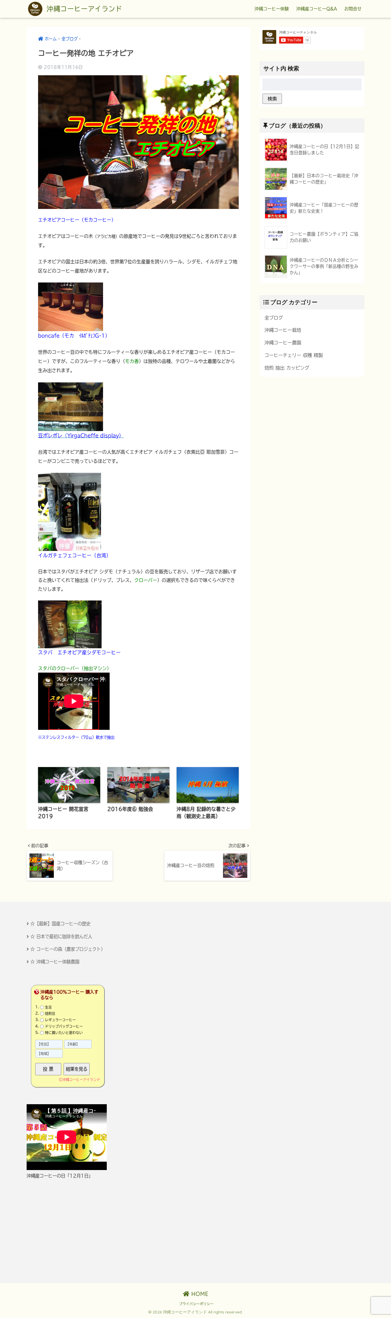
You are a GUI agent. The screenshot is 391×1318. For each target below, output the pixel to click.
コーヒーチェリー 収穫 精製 (293, 355)
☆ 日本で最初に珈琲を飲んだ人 (61, 936)
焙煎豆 (50, 1013)
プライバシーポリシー (196, 1303)
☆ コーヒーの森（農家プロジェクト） (67, 949)
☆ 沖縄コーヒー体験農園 (54, 961)
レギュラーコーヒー (60, 1019)
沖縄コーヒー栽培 (282, 330)
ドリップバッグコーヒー (64, 1026)
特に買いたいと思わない (64, 1032)
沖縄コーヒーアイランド (83, 8)
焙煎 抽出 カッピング (286, 367)
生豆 (48, 1007)
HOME (198, 1293)
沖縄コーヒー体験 (271, 9)
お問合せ (353, 9)
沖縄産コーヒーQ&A (316, 9)
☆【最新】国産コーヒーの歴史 (60, 923)
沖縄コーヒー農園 (282, 342)
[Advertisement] (77, 1231)
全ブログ (273, 317)
